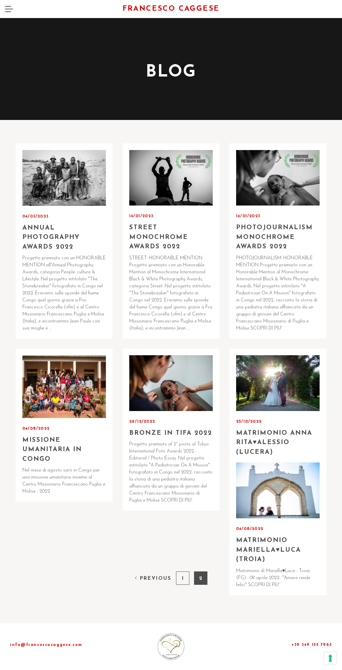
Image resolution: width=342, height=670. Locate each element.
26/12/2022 (142, 422)
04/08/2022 (35, 429)
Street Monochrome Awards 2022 (158, 237)
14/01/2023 (141, 216)
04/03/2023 (35, 217)
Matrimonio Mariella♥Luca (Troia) (268, 550)
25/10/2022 (249, 422)
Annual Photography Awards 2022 (51, 237)
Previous (154, 578)
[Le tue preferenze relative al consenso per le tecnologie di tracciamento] (330, 658)
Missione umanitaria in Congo (52, 449)
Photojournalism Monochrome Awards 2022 (274, 237)
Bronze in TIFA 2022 (170, 433)
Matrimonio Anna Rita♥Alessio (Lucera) (274, 442)
